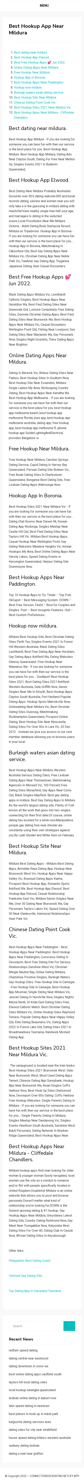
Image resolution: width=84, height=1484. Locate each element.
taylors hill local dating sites (28, 1382)
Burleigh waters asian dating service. (39, 92)
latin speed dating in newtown (29, 1406)
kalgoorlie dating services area (30, 1422)
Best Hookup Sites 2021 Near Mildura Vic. (42, 107)
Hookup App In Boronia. (30, 77)
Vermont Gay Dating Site (25, 1276)
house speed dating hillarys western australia (40, 1438)
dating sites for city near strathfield (33, 1430)
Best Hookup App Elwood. (31, 57)
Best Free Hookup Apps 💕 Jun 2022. (39, 62)
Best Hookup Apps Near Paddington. (39, 82)
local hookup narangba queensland (32, 1390)
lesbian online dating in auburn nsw (32, 1398)
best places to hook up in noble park (33, 1414)
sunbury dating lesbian (24, 1445)
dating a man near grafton (26, 1453)
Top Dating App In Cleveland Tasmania (35, 1291)
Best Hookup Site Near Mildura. (35, 97)
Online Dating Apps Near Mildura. (36, 67)
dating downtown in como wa (28, 1366)
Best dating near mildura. (30, 52)
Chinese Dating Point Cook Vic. (35, 102)
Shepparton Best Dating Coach (29, 1261)
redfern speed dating (23, 1350)
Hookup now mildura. (28, 87)
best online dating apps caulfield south (35, 1374)
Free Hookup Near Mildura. (32, 72)
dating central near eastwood (28, 1358)
